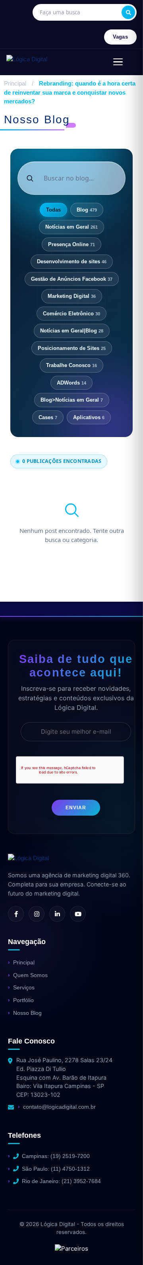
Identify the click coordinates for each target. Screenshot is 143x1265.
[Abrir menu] (118, 62)
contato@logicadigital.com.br (59, 1107)
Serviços (24, 987)
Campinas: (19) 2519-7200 (56, 1156)
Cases (48, 417)
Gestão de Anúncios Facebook (71, 279)
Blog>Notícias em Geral (72, 400)
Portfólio (23, 1000)
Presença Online (71, 244)
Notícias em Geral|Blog (71, 331)
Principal (15, 83)
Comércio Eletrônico (71, 314)
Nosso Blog (27, 1013)
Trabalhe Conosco (71, 365)
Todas (53, 210)
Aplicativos (88, 417)
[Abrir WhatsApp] (20, 1245)
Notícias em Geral (71, 227)
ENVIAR (76, 807)
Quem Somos (30, 975)
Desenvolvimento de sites (71, 261)
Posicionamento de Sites (72, 348)
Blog (87, 210)
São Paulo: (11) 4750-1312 (56, 1169)
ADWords (71, 383)
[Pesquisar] (128, 12)
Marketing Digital (72, 296)
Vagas (120, 37)
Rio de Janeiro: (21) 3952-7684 (61, 1181)
